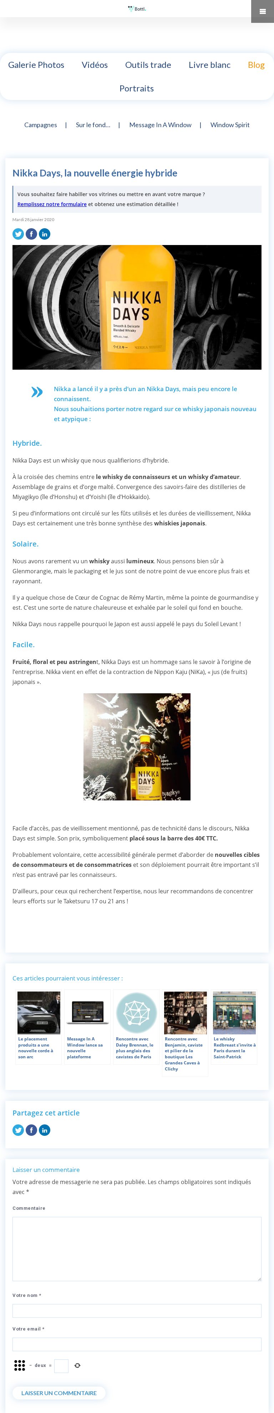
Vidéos (95, 64)
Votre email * (28, 1329)
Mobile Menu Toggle (262, 11)
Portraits (137, 88)
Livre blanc (209, 64)
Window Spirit (230, 125)
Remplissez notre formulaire (52, 204)
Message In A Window (160, 125)
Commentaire (29, 1208)
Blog (256, 64)
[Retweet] (18, 233)
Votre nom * (26, 1295)
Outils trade (148, 64)
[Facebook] (31, 233)
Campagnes (40, 125)
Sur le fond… (93, 125)
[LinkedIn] (44, 233)
